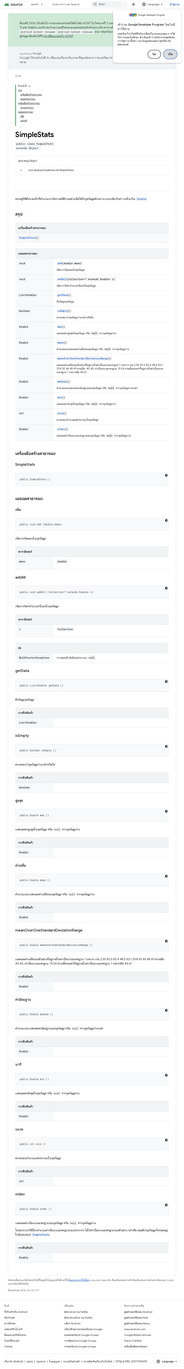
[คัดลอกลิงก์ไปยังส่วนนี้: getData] (32, 671)
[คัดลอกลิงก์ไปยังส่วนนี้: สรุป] (26, 214)
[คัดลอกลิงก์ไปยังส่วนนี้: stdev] (28, 1194)
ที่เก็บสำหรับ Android (15, 1311)
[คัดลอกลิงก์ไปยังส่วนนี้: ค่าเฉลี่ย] (29, 866)
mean (61, 342)
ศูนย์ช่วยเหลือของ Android (138, 1311)
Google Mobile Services (137, 1335)
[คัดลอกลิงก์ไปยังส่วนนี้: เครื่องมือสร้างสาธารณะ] (59, 454)
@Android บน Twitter (76, 1311)
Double (141, 199)
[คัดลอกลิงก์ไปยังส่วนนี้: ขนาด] (26, 1129)
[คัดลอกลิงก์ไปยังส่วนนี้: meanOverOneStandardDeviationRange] (86, 930)
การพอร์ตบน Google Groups (80, 1346)
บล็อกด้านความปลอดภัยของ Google (83, 1329)
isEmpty (63, 311)
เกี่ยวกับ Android (13, 1361)
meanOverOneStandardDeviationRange (83, 358)
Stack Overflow (133, 1340)
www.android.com (135, 1329)
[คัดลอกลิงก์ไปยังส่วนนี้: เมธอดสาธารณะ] (46, 499)
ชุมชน (30, 1361)
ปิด (154, 54)
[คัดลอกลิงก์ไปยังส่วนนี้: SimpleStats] (38, 465)
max (60, 326)
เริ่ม (170, 54)
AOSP (18, 76)
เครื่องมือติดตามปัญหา (136, 1346)
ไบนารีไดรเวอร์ (11, 1340)
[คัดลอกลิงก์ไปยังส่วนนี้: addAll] (29, 578)
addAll (62, 279)
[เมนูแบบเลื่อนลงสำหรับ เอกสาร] (43, 4)
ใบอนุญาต (54, 1361)
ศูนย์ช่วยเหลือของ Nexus (137, 1323)
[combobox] (109, 4)
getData (63, 295)
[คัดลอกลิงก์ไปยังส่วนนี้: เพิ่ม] (24, 510)
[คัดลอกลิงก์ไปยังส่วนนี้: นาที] (25, 1065)
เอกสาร (35, 4)
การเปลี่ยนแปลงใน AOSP (57, 36)
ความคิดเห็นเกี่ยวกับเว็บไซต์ (98, 1361)
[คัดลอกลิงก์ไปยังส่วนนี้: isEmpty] (32, 736)
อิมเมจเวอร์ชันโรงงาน (15, 1335)
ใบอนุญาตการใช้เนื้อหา (79, 1280)
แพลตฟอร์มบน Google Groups (81, 1335)
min (60, 397)
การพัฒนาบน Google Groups (80, 1340)
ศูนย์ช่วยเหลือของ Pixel (136, 1317)
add (60, 263)
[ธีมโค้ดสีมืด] (166, 475)
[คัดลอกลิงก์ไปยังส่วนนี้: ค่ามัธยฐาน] (34, 1000)
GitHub (8, 1346)
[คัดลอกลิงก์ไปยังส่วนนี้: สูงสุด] (26, 801)
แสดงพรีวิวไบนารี (13, 1329)
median (62, 381)
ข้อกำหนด (9, 1317)
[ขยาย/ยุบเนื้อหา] (29, 86)
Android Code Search (66, 4)
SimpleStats (27, 237)
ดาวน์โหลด (9, 1323)
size (60, 413)
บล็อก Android (72, 1323)
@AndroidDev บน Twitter (78, 1317)
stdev (61, 429)
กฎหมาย (40, 1361)
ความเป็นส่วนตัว (71, 1361)
